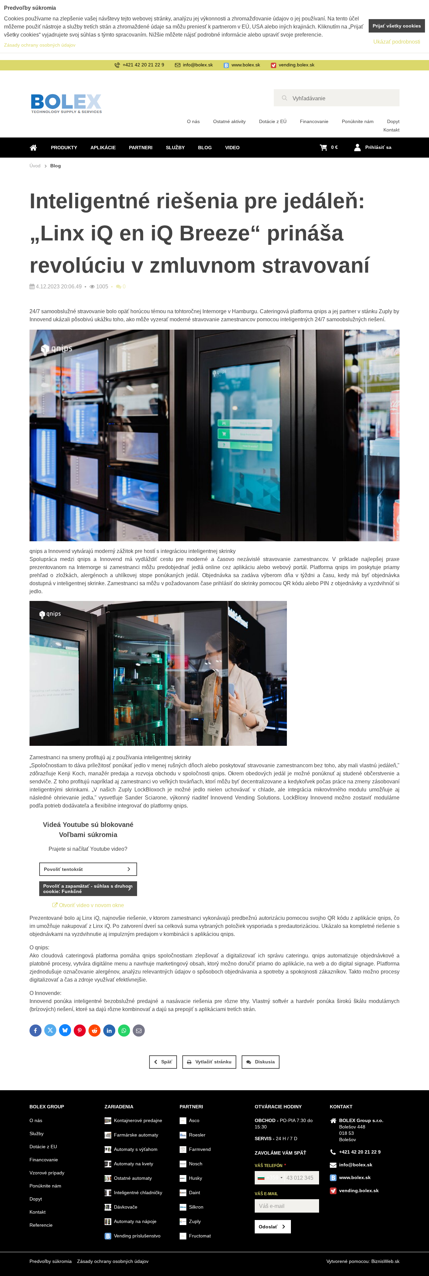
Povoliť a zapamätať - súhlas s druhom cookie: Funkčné (87, 888)
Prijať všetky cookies (397, 26)
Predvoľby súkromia (50, 1261)
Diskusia (265, 1061)
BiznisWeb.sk (385, 1261)
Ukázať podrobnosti (396, 42)
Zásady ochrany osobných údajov (112, 1261)
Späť (166, 1061)
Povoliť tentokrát (63, 869)
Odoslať (268, 1226)
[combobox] (270, 1177)
